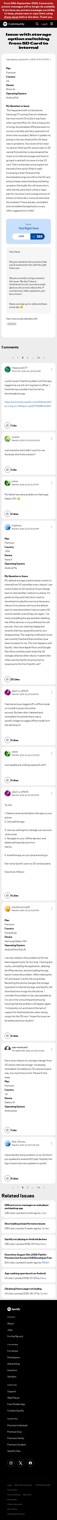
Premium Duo (14, 1431)
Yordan (45, 1228)
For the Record (15, 1336)
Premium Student (16, 1444)
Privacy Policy (12, 1490)
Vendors (11, 1376)
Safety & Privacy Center (23, 1485)
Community (16, 24)
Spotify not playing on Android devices (26, 1239)
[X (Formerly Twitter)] (20, 1463)
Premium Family (15, 1438)
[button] (21, 236)
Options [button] (50, 59)
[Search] (37, 24)
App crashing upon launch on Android (25, 1273)
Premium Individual (17, 1425)
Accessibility (12, 1499)
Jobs (9, 1330)
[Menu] (51, 24)
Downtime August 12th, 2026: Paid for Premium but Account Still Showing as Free (28, 1256)
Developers (13, 1357)
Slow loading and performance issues (25, 1223)
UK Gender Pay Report (16, 1514)
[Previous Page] (13, 358)
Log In (44, 24)
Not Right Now (29, 228)
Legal (9, 1485)
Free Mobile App (16, 1404)
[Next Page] (44, 358)
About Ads (27, 1494)
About (10, 1323)
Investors (12, 1370)
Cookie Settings (14, 1494)
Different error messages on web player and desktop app (27, 1206)
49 (38, 357)
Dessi (43, 1244)
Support (11, 1391)
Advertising (13, 1363)
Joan (43, 1213)
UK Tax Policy (12, 1509)
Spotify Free (13, 1451)
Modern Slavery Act (14, 1504)
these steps (11, 17)
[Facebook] (30, 1463)
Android (12, 323)
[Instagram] (11, 1463)
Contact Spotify (15, 1410)
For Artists (12, 1351)
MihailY (45, 1262)
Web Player (13, 1397)
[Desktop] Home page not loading (23, 1288)
